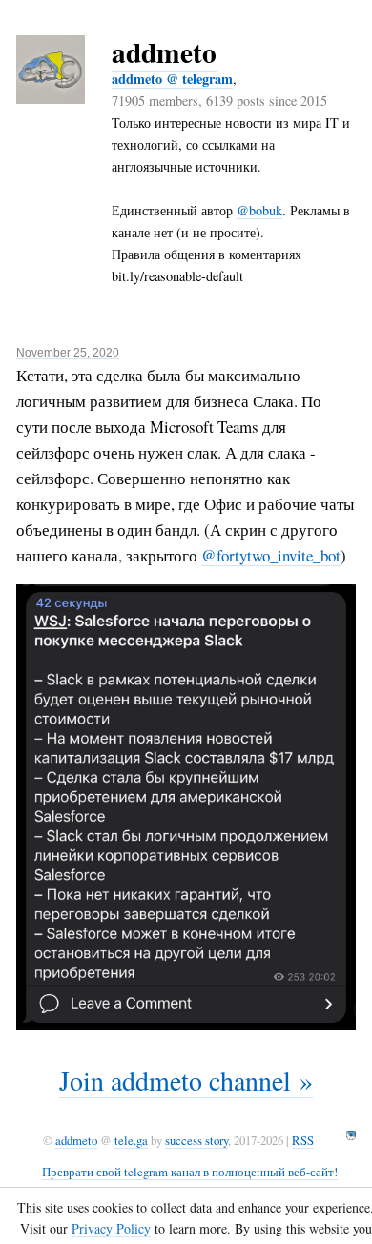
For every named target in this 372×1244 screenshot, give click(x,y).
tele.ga (131, 1140)
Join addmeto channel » (186, 1080)
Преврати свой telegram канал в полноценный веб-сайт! (190, 1171)
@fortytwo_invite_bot (271, 555)
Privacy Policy (111, 1228)
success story (196, 1140)
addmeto (164, 51)
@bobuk (259, 210)
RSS (303, 1140)
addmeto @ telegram (172, 79)
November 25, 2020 (67, 352)
